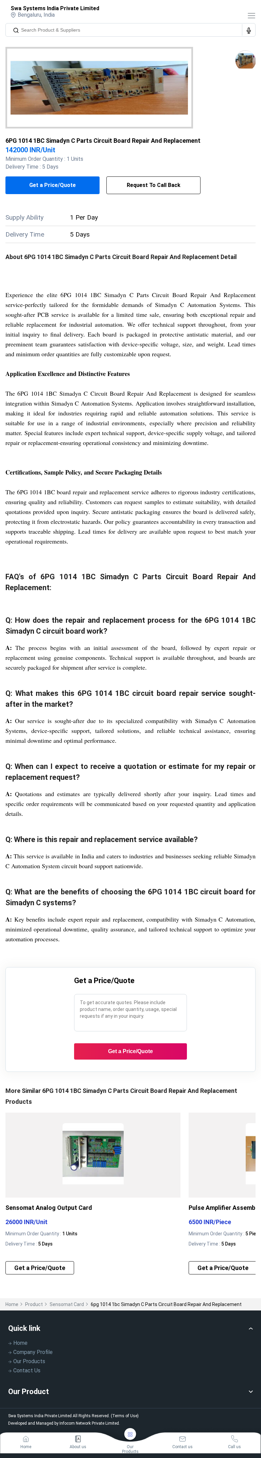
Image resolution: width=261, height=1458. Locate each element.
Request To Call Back (153, 185)
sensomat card (67, 1304)
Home (11, 1304)
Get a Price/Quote (52, 185)
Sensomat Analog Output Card (48, 1207)
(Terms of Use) (125, 1415)
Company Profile (33, 1352)
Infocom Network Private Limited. (89, 1423)
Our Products (29, 1361)
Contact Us (26, 1370)
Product (34, 1304)
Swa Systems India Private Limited (55, 8)
